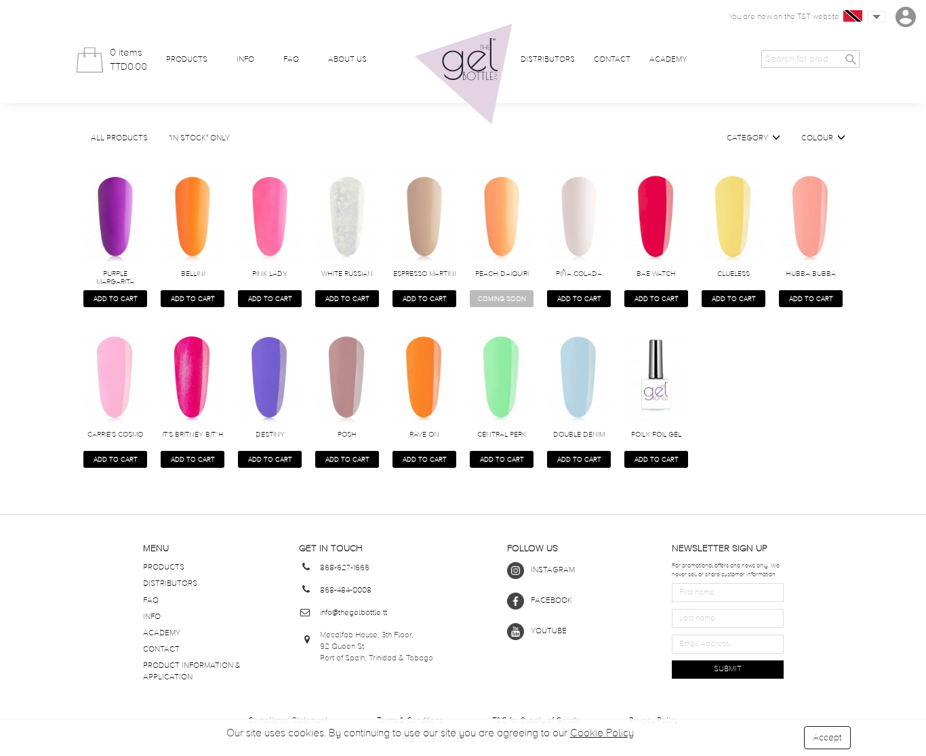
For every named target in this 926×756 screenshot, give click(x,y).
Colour (819, 138)
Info (245, 60)
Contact (612, 60)
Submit (728, 669)
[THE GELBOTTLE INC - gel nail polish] (463, 74)
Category (749, 138)
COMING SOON (502, 299)
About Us (347, 60)
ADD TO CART (116, 299)
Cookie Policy (602, 733)
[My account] (905, 17)
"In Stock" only (199, 138)
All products (119, 138)
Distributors (548, 60)
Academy (668, 60)
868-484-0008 (345, 590)
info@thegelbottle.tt (353, 613)
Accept (827, 737)
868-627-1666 (344, 568)
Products (186, 60)
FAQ (291, 60)
